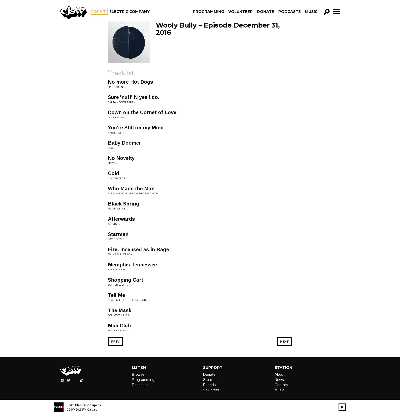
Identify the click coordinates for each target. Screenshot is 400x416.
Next (284, 341)
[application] (342, 407)
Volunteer (240, 11)
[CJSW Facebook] (75, 380)
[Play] (342, 407)
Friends (209, 385)
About (280, 374)
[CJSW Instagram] (62, 380)
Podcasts (289, 11)
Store (207, 380)
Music (311, 11)
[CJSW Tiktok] (81, 380)
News (279, 380)
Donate (265, 11)
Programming (208, 11)
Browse (138, 374)
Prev (115, 341)
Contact (281, 385)
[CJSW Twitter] (68, 380)
